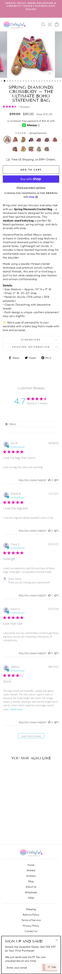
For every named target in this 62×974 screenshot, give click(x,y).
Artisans (31, 875)
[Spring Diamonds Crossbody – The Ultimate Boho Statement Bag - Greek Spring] (11, 832)
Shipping (31, 909)
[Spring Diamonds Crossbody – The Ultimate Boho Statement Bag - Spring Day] (15, 825)
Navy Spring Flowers (47, 149)
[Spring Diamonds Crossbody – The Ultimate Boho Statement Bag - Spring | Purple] (20, 825)
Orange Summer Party (23, 149)
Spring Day (23, 139)
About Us (31, 886)
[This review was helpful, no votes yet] (49, 480)
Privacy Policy (31, 925)
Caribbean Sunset (55, 139)
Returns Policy (31, 914)
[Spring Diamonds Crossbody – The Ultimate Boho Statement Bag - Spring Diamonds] (6, 825)
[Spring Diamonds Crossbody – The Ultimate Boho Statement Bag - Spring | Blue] (11, 828)
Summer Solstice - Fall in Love (15, 149)
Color (31, 133)
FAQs (31, 897)
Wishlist (31, 870)
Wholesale (31, 892)
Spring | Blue (47, 139)
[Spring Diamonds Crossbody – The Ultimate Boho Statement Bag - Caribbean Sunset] (15, 828)
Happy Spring (15, 139)
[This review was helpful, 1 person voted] (49, 595)
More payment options (31, 187)
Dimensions (31, 339)
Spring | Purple (31, 139)
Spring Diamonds (7, 139)
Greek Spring (31, 149)
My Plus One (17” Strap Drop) (39, 149)
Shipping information (31, 347)
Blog (31, 881)
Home (31, 864)
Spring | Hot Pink (39, 139)
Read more (16, 709)
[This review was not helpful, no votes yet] (55, 480)
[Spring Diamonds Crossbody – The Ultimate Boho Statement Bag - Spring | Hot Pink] (6, 828)
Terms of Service (31, 920)
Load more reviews (31, 736)
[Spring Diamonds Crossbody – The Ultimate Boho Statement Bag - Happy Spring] (11, 825)
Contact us (31, 931)
